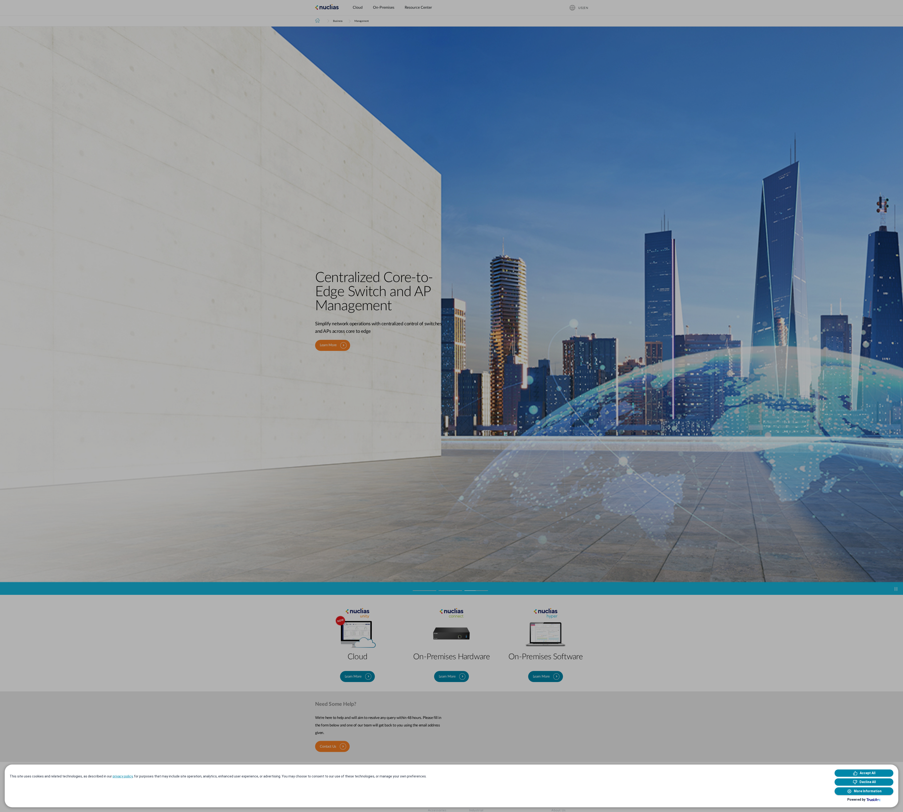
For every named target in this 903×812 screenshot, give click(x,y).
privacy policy (123, 776)
